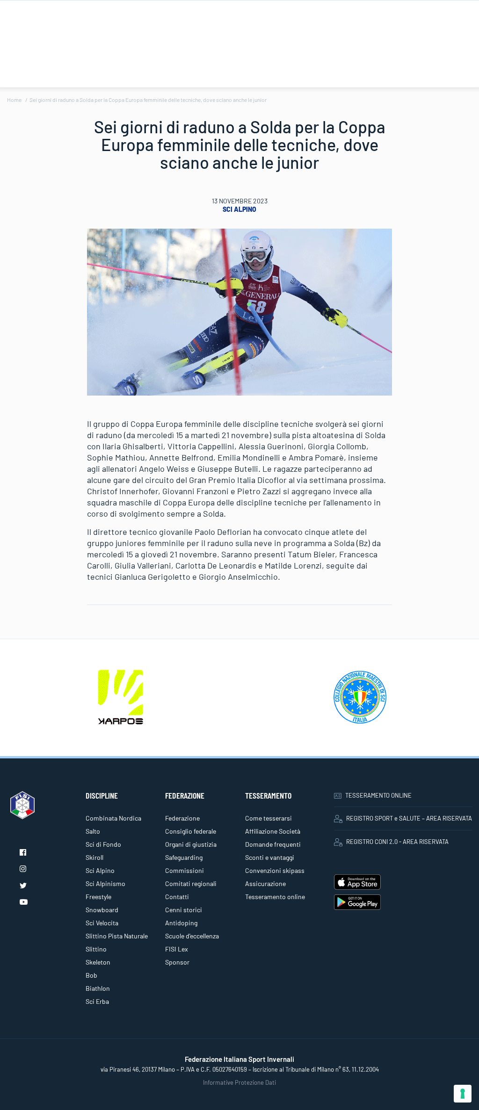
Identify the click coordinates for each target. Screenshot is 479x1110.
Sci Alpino (239, 209)
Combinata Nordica (113, 818)
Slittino (96, 949)
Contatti (177, 897)
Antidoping (181, 923)
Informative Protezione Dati (239, 1082)
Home (14, 99)
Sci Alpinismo (105, 883)
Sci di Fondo (103, 844)
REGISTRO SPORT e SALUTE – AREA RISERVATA (409, 818)
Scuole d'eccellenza (192, 936)
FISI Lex (176, 949)
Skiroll (94, 857)
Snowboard (102, 910)
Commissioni (184, 870)
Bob (91, 975)
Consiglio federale (190, 831)
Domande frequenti (273, 844)
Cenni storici (183, 910)
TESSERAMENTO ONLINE (378, 795)
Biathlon (98, 988)
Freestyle (98, 897)
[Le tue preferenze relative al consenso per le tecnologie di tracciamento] (463, 1094)
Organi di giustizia (191, 844)
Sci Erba (97, 1001)
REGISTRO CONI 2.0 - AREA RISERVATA (397, 841)
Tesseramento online (275, 897)
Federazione (182, 818)
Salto (93, 831)
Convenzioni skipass (275, 870)
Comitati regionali (191, 883)
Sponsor (177, 962)
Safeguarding (184, 857)
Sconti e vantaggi (269, 857)
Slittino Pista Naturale (117, 936)
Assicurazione (265, 883)
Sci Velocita (102, 923)
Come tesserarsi (268, 818)
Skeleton (98, 962)
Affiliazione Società (272, 831)
